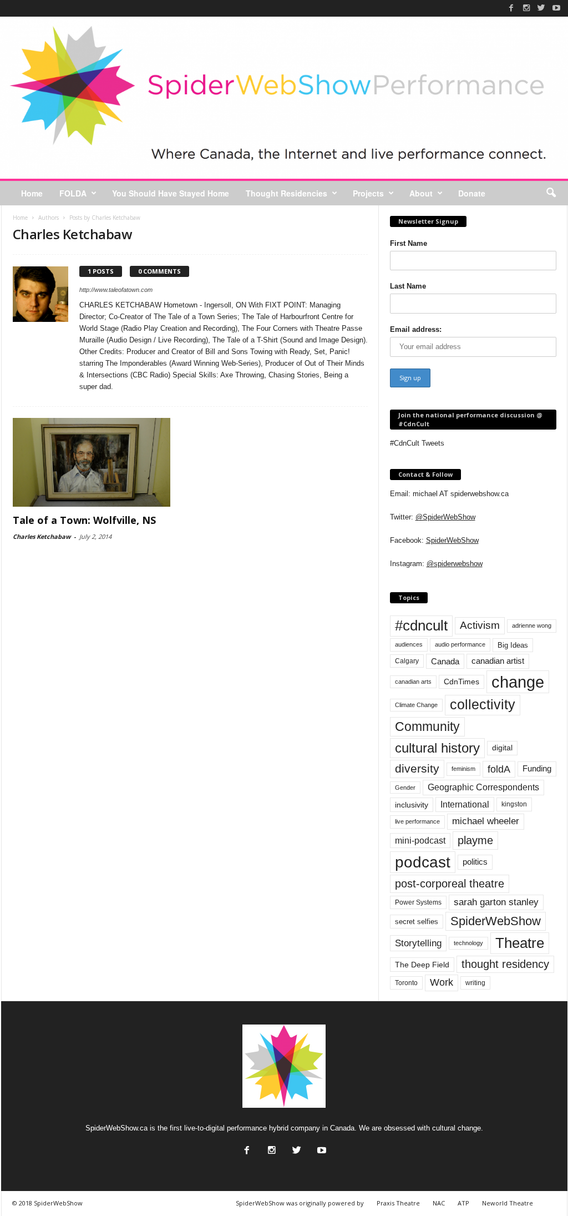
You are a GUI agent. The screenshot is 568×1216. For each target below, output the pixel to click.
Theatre (519, 943)
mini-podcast (420, 840)
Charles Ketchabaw (41, 536)
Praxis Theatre (398, 1203)
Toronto (406, 983)
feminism (463, 768)
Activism (480, 625)
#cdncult (421, 625)
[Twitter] (541, 7)
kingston (514, 804)
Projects (368, 193)
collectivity (482, 704)
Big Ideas (513, 645)
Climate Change (416, 705)
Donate (471, 193)
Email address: (416, 329)
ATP (463, 1203)
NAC (439, 1203)
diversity (417, 768)
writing (475, 983)
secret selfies (416, 921)
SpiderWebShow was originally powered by (300, 1203)
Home (32, 193)
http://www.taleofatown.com (116, 289)
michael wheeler (485, 821)
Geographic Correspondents (483, 787)
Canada (445, 661)
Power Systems (418, 902)
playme (475, 840)
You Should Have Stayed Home (170, 193)
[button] (551, 193)
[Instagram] (526, 7)
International (464, 804)
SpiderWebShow (452, 540)
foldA (499, 769)
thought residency (505, 964)
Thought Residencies (286, 193)
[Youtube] (556, 7)
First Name (408, 243)
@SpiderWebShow (445, 517)
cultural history (437, 747)
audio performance (460, 644)
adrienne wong (531, 625)
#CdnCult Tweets (417, 443)
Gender (405, 787)
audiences (409, 644)
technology (468, 943)
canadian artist (497, 661)
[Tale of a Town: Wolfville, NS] (96, 462)
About (421, 193)
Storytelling (418, 942)
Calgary (407, 661)
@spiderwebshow (455, 563)
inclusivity (411, 804)
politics (475, 861)
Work (441, 982)
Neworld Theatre (507, 1203)
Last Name (408, 286)
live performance (417, 821)
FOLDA (73, 193)
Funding (537, 768)
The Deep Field (422, 964)
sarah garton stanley (496, 902)
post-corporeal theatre (449, 883)
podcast (422, 862)
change (517, 682)
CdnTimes (461, 682)
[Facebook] (511, 7)
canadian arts (413, 681)
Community (427, 726)
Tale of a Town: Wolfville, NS (84, 520)
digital (502, 748)
